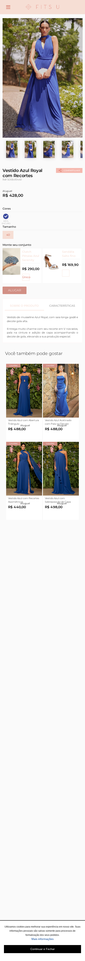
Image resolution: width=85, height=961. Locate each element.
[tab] (24, 305)
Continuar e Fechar (42, 949)
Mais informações (56, 939)
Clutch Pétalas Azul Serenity (30, 256)
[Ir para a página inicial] (42, 12)
